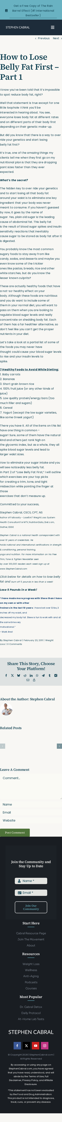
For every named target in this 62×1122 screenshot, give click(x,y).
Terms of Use (36, 1076)
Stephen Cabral (12, 640)
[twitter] (26, 1045)
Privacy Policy (30, 1080)
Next (56, 38)
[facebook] (17, 1045)
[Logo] (17, 27)
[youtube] (35, 1045)
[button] (2, 746)
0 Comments (14, 644)
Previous (44, 38)
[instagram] (44, 1045)
